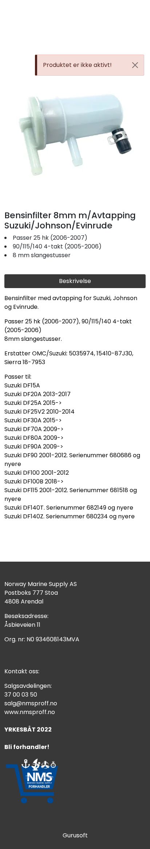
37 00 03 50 (20, 694)
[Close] (135, 65)
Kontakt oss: (21, 671)
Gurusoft (75, 835)
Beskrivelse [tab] (75, 281)
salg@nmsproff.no (30, 703)
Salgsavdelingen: (28, 686)
